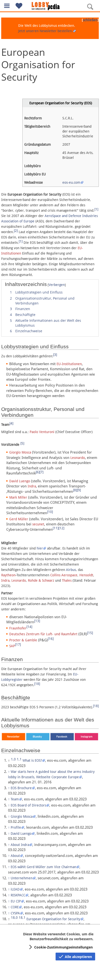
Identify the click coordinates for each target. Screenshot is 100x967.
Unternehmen (22, 878)
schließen (90, 20)
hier (40, 548)
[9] (79, 490)
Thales (67, 580)
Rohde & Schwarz (41, 580)
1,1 (19, 759)
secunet (38, 524)
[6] (38, 472)
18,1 (22, 918)
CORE (15, 907)
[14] (29, 627)
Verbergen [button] (57, 285)
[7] (41, 472)
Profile (16, 827)
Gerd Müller (18, 519)
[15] (90, 633)
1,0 (13, 759)
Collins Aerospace (63, 575)
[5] (22, 443)
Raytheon (8, 575)
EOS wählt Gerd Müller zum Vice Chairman (43, 867)
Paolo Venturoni (42, 432)
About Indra (20, 845)
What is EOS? (32, 760)
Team (15, 799)
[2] (16, 231)
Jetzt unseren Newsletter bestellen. (45, 31)
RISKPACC (18, 895)
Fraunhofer (17, 628)
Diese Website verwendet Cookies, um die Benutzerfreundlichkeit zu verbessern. (58, 936)
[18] (37, 684)
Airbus (71, 570)
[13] (37, 621)
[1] (96, 209)
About (15, 856)
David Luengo (19, 481)
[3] (55, 355)
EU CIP (16, 901)
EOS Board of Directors (28, 805)
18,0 (14, 918)
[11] (55, 528)
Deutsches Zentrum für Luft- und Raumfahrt (43, 634)
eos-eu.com (71, 182)
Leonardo (77, 458)
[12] (61, 528)
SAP (12, 646)
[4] (11, 423)
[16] (51, 639)
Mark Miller (18, 497)
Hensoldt (86, 575)
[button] (7, 5)
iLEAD (15, 889)
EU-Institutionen (69, 364)
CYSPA (15, 913)
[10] (50, 512)
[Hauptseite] (50, 6)
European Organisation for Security (53, 919)
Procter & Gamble (23, 640)
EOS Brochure (21, 788)
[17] (18, 644)
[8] (75, 490)
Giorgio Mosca (20, 452)
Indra (32, 486)
